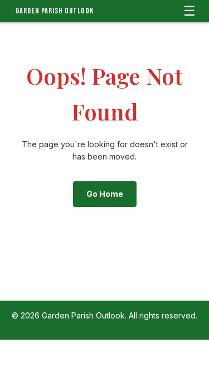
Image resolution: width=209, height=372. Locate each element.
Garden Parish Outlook (55, 11)
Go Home (104, 194)
